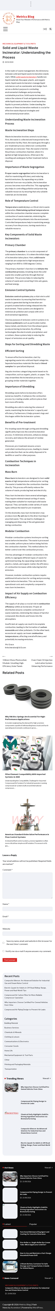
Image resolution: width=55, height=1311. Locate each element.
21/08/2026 (26, 1182)
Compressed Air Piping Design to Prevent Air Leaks (25, 1009)
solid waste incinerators (26, 77)
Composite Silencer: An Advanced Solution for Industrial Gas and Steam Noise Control (34, 1131)
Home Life (8, 1050)
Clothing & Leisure (11, 1037)
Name (6, 904)
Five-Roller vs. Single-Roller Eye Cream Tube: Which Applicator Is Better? (35, 1243)
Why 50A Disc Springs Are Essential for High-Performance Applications (25, 718)
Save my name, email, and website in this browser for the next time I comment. (29, 942)
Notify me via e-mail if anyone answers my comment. (28, 951)
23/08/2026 (11, 1294)
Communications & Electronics (16, 1041)
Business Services (11, 1028)
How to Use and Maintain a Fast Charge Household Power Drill (35, 1254)
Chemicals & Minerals (12, 1032)
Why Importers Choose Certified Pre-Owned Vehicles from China (35, 1088)
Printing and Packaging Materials (17, 1064)
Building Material (11, 1023)
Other (6, 1060)
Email (6, 916)
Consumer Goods (11, 1046)
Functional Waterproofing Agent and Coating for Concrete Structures (34, 1233)
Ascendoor (15, 1307)
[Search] (50, 29)
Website (6, 928)
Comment (8, 869)
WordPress (38, 1307)
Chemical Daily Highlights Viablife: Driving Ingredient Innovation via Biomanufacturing (34, 1116)
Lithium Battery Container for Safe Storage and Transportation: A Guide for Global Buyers (34, 1266)
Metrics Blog (25, 17)
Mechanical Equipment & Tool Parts (19, 44)
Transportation (10, 1069)
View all (46, 1078)
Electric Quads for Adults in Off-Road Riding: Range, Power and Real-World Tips (35, 1145)
